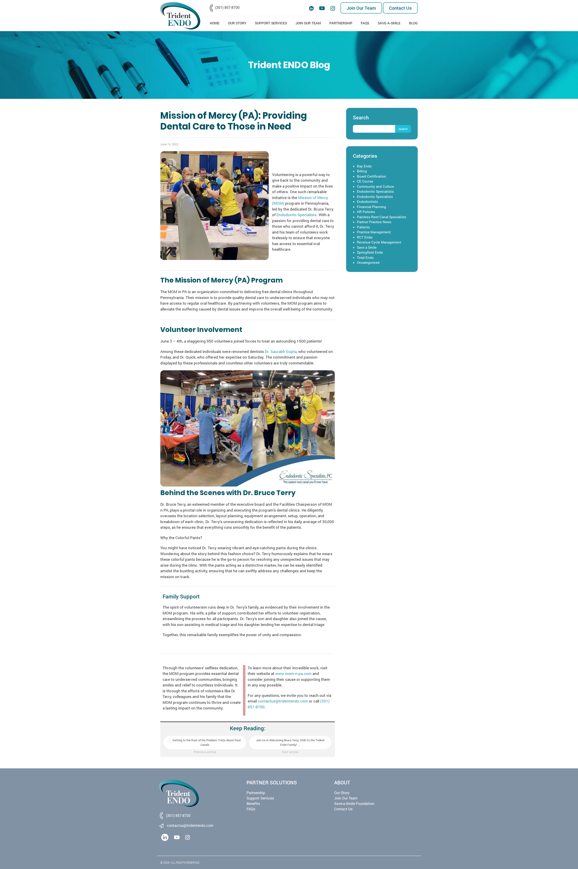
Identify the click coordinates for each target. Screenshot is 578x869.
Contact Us (400, 8)
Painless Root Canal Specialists (381, 217)
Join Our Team (361, 8)
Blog (413, 23)
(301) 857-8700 (227, 7)
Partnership (340, 23)
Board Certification (371, 176)
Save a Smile (367, 247)
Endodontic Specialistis (375, 191)
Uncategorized (368, 262)
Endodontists (367, 201)
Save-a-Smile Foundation (354, 803)
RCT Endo (365, 237)
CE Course (365, 181)
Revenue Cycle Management (379, 242)
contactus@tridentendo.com (283, 701)
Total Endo (365, 257)
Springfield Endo (370, 252)
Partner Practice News (374, 222)
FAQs (365, 23)
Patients (363, 227)
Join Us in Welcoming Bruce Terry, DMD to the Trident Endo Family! (290, 742)
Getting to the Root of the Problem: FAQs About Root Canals (205, 742)
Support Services (271, 23)
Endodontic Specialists (297, 214)
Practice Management (374, 232)
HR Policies (366, 211)
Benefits (253, 803)
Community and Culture (375, 186)
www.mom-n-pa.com (293, 673)
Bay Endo (364, 166)
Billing (362, 171)
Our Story (237, 23)
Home (214, 23)
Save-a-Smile (389, 23)
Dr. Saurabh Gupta (281, 351)
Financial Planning (371, 206)
